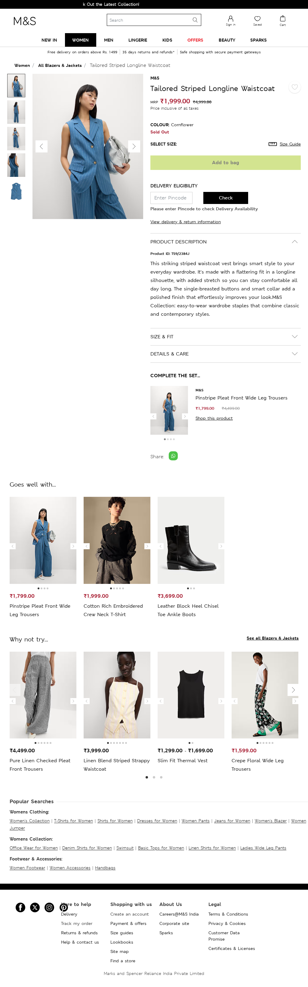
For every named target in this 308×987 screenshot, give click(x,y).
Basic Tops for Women (161, 848)
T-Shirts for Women (73, 820)
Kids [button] (167, 40)
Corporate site (174, 923)
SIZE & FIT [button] (161, 337)
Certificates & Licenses (231, 948)
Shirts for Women (115, 820)
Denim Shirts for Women (87, 848)
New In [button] (49, 40)
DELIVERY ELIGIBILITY (174, 186)
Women (22, 65)
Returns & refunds (79, 932)
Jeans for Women (232, 820)
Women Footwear (27, 867)
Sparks (166, 932)
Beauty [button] (227, 40)
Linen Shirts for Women (212, 848)
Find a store (122, 961)
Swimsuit (125, 848)
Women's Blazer (271, 820)
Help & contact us (80, 942)
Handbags (105, 867)
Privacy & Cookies (227, 923)
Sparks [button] (258, 40)
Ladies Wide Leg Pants (263, 848)
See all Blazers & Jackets (273, 638)
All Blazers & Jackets (60, 65)
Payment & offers (128, 923)
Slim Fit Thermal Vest (183, 760)
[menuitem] (49, 40)
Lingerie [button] (137, 40)
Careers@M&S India (179, 914)
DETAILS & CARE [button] (169, 354)
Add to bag (225, 162)
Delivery (69, 914)
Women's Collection (30, 820)
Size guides (121, 932)
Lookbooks (121, 942)
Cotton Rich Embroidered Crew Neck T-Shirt (113, 610)
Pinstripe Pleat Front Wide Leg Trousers (242, 398)
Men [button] (108, 40)
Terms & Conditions (228, 914)
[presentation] (153, 416)
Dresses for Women (157, 820)
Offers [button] (195, 40)
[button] (134, 146)
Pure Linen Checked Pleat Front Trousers (40, 764)
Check (226, 198)
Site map (119, 951)
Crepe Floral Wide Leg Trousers (258, 764)
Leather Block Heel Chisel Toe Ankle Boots (188, 610)
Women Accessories (70, 867)
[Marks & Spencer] (25, 27)
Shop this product (214, 418)
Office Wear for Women (34, 848)
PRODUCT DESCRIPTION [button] (178, 242)
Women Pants (196, 820)
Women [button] (80, 40)
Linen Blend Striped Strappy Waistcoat (117, 764)
